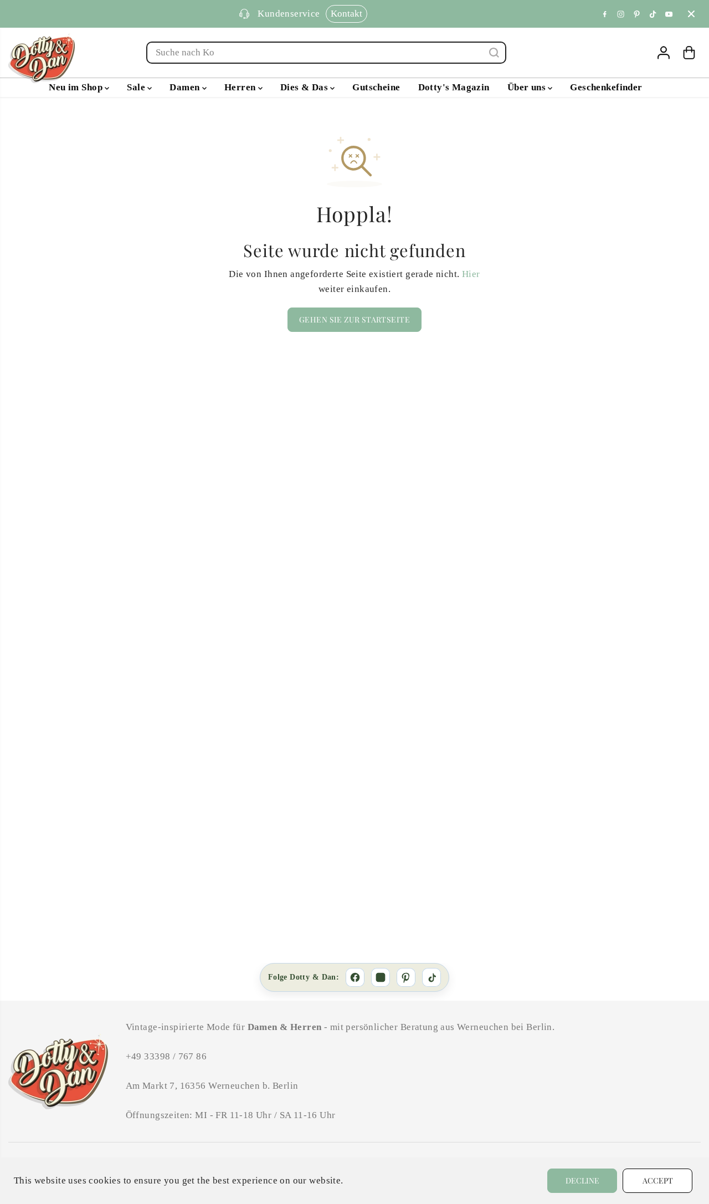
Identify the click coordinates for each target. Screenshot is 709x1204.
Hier (471, 274)
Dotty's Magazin (454, 87)
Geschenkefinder (606, 87)
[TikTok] (431, 977)
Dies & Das (305, 87)
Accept (658, 1180)
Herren (241, 87)
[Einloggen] (663, 52)
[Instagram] (621, 14)
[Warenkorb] (689, 52)
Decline (582, 1180)
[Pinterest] (637, 14)
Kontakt (346, 13)
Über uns (527, 87)
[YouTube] (669, 14)
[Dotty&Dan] (41, 58)
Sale (137, 87)
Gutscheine (376, 87)
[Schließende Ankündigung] (691, 13)
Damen (185, 87)
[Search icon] (494, 53)
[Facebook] (605, 14)
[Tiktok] (653, 14)
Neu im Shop (77, 87)
